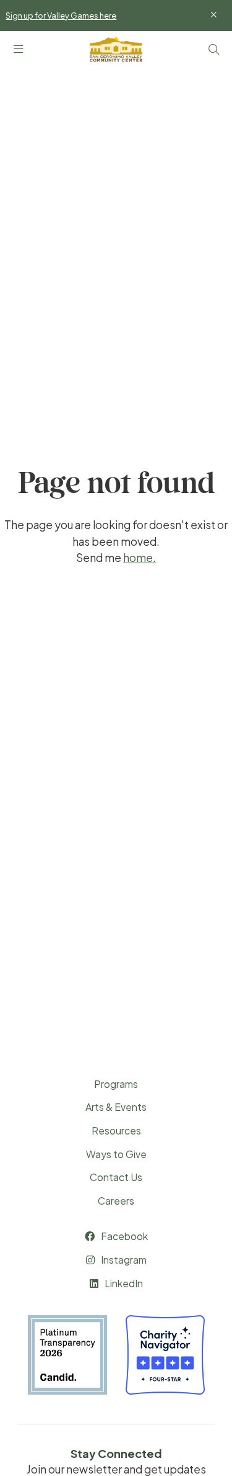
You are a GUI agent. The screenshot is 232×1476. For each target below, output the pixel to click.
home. (139, 557)
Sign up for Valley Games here (61, 16)
